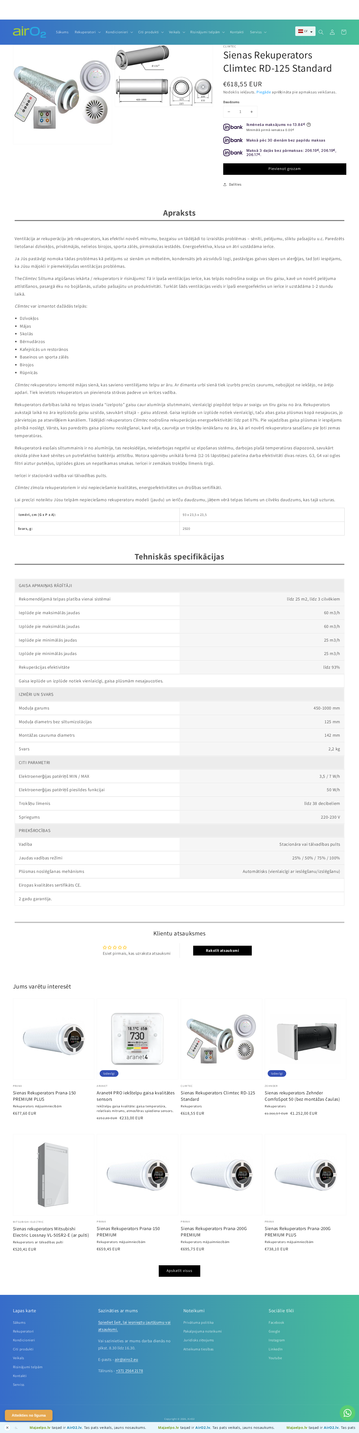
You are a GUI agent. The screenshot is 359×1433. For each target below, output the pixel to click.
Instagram (277, 1340)
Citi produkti (23, 1349)
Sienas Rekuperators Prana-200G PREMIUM (214, 1231)
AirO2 (191, 1419)
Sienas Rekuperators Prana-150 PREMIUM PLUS (44, 1096)
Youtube (275, 1357)
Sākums (19, 1322)
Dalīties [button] (235, 184)
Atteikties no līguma (29, 1415)
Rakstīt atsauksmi (222, 950)
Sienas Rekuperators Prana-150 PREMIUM (128, 1231)
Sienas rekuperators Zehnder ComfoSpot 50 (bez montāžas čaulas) (302, 1096)
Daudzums (231, 102)
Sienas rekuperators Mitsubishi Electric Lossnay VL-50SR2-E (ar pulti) (51, 1232)
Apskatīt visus (179, 1270)
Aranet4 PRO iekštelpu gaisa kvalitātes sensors (136, 1096)
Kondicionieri (24, 1340)
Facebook (276, 1322)
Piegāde (263, 92)
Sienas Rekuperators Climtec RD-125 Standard (218, 1096)
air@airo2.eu (126, 1359)
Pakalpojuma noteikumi (202, 1331)
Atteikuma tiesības (198, 1349)
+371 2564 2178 (129, 1370)
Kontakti (20, 1375)
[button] (305, 31)
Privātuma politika (198, 1322)
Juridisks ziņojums (198, 1340)
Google (274, 1331)
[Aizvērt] (7, 1427)
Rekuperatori (23, 1331)
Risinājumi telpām (28, 1367)
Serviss (18, 1384)
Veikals (18, 1357)
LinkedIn (276, 1349)
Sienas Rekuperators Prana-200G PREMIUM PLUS (298, 1231)
